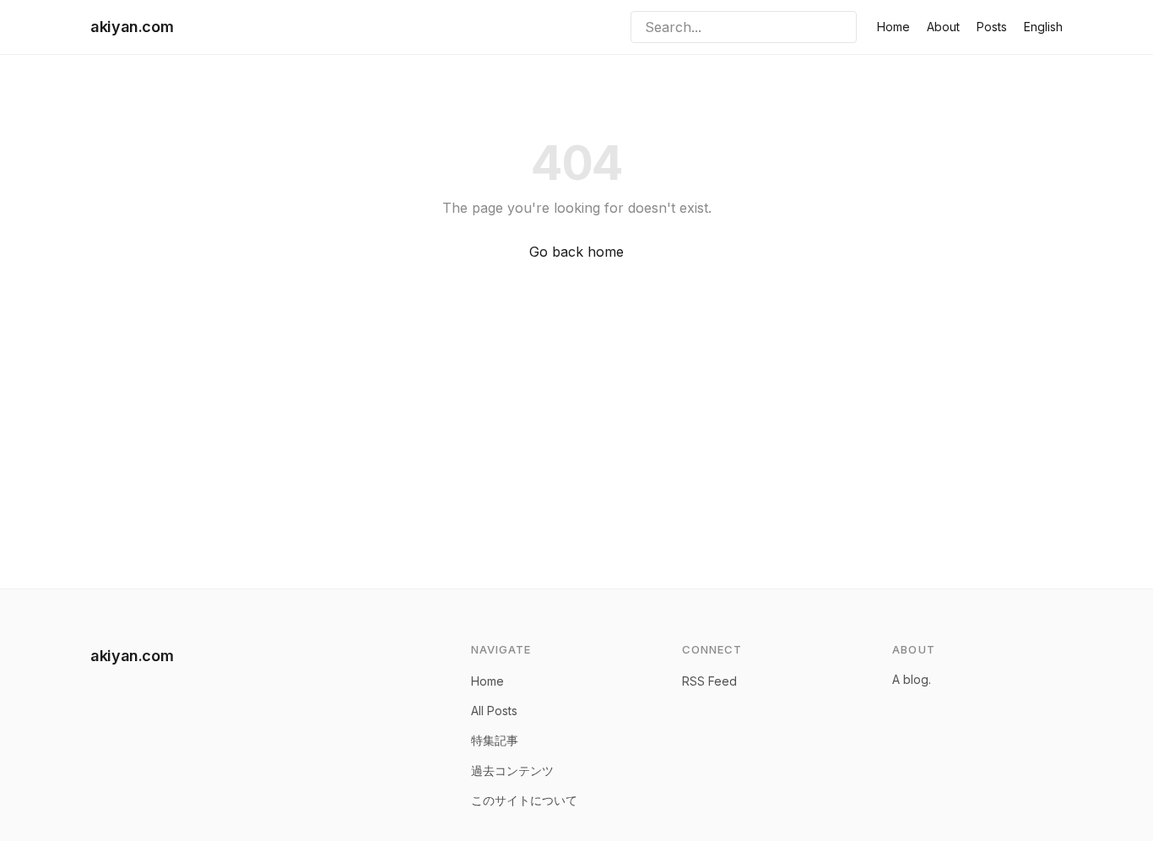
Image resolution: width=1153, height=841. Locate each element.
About (943, 26)
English (1043, 26)
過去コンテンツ (512, 770)
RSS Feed (709, 681)
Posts (992, 26)
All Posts (494, 710)
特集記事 (494, 740)
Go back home (576, 251)
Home (893, 26)
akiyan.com (131, 26)
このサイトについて (524, 800)
